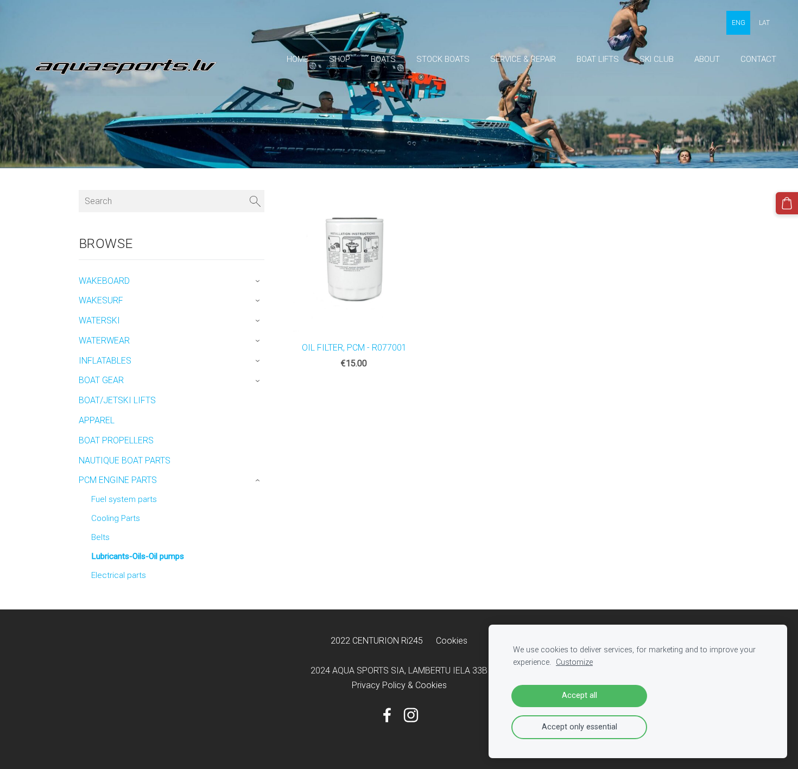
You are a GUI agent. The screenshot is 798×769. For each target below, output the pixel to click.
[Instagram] (411, 715)
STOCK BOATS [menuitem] (443, 59)
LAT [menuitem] (764, 23)
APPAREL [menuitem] (97, 420)
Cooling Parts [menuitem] (115, 518)
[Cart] (787, 203)
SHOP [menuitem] (339, 59)
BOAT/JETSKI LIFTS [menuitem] (117, 400)
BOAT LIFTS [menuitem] (598, 59)
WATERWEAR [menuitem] (104, 340)
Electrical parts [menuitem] (118, 575)
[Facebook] (387, 715)
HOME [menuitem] (297, 59)
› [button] (259, 281)
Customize (574, 662)
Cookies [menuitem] (451, 640)
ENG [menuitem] (738, 23)
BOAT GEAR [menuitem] (101, 380)
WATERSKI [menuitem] (99, 320)
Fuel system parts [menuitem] (124, 499)
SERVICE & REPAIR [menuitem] (523, 59)
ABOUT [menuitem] (707, 59)
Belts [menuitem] (100, 537)
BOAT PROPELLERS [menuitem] (116, 440)
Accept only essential (579, 727)
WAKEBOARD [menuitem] (104, 281)
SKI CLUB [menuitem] (656, 59)
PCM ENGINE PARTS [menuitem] (118, 480)
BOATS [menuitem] (383, 59)
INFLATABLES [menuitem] (105, 360)
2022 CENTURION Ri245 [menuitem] (377, 640)
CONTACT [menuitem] (758, 59)
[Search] (255, 201)
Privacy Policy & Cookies (399, 685)
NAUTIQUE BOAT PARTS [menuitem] (124, 460)
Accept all (579, 695)
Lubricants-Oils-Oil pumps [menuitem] (137, 556)
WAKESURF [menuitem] (101, 300)
